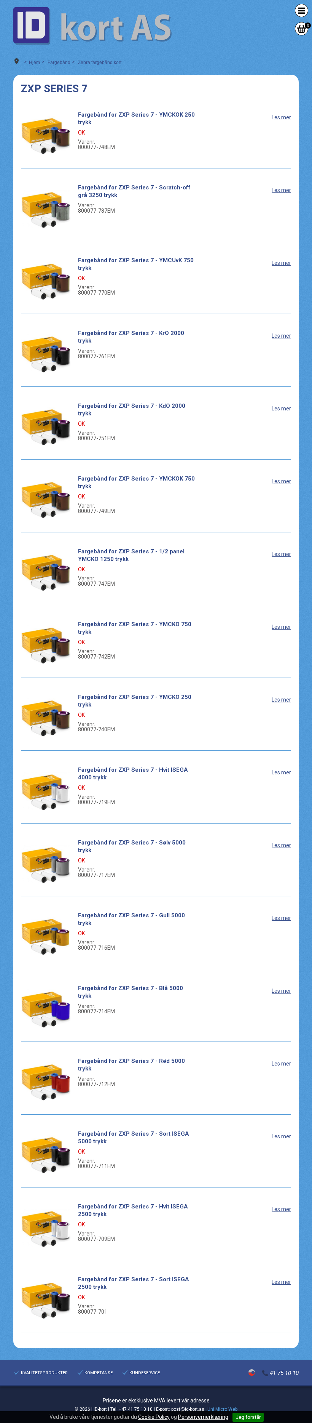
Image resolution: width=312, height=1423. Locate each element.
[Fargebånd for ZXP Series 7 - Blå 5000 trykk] (45, 1009)
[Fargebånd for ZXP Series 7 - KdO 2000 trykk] (45, 427)
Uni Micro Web (222, 1409)
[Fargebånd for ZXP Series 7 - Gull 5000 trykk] (45, 936)
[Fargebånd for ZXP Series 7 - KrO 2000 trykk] (45, 354)
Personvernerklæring (203, 1417)
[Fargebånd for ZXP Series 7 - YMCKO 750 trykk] (45, 645)
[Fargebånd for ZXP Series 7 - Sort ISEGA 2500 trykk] (45, 1300)
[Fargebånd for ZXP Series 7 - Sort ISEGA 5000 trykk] (45, 1154)
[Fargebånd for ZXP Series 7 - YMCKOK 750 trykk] (45, 499)
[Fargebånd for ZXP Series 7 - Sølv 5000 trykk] (45, 863)
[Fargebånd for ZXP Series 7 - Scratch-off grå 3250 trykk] (45, 208)
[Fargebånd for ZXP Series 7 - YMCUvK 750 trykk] (45, 281)
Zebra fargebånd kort (99, 62)
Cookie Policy (154, 1417)
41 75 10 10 (284, 1373)
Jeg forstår (248, 1417)
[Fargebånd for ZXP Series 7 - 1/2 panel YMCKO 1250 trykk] (45, 572)
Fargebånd (59, 62)
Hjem (34, 62)
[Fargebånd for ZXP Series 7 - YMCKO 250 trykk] (45, 718)
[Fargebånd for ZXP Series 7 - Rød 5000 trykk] (45, 1082)
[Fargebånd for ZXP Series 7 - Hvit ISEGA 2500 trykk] (45, 1227)
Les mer (281, 117)
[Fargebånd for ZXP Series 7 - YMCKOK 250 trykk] (45, 135)
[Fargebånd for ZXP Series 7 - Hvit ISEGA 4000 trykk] (45, 791)
